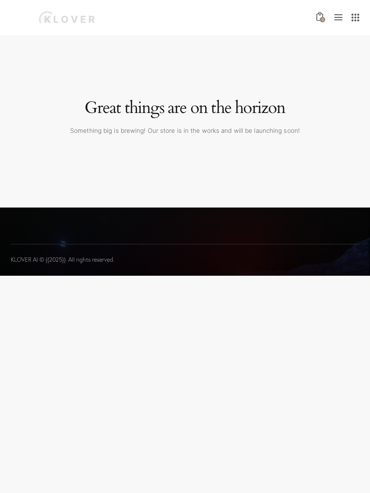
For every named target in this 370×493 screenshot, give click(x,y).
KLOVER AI (24, 259)
